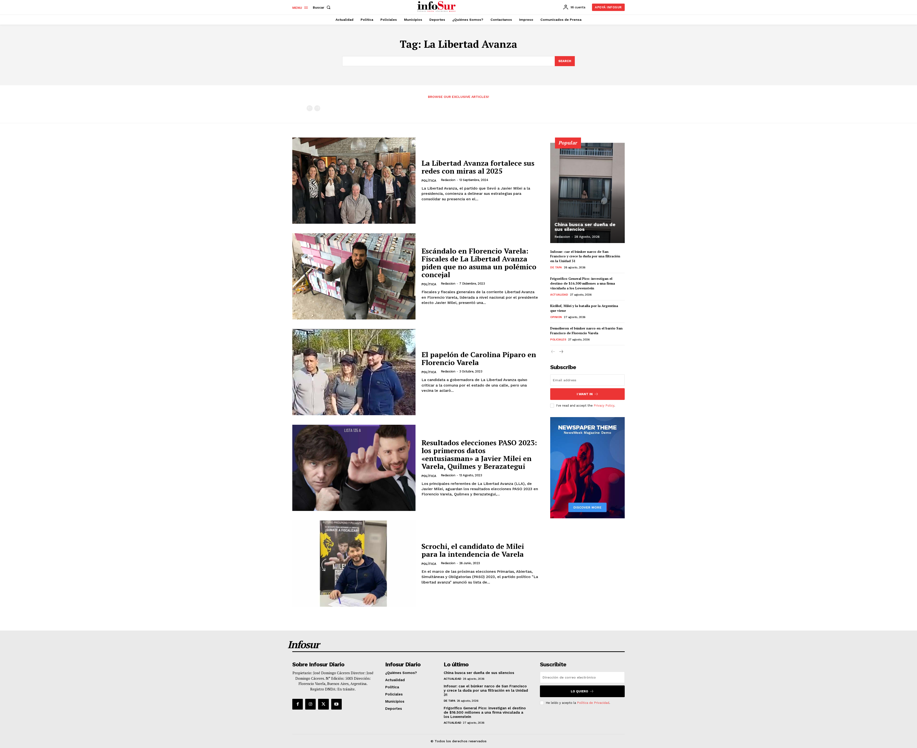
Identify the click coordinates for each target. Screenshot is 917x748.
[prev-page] (310, 108)
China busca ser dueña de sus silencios (584, 227)
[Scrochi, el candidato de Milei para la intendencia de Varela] (354, 563)
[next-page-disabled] (317, 108)
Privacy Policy (604, 405)
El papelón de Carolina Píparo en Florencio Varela (478, 358)
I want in (585, 394)
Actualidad (559, 294)
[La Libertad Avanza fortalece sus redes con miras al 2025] (354, 181)
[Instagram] (310, 704)
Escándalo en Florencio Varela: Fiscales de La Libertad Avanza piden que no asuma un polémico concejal (478, 262)
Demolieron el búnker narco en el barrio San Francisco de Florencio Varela (586, 330)
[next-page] (561, 352)
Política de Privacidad (593, 703)
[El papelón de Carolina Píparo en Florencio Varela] (354, 372)
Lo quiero (579, 691)
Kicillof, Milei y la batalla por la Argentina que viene (584, 308)
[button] (322, 7)
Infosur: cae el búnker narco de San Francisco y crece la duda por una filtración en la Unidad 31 (585, 256)
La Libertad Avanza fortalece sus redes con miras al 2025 (477, 167)
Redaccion (448, 180)
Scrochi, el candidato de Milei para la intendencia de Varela (472, 550)
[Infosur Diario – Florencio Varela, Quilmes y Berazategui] (437, 6)
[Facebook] (297, 704)
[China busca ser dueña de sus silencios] (587, 193)
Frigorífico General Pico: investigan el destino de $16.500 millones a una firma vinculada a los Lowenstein (582, 283)
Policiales (558, 339)
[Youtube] (336, 704)
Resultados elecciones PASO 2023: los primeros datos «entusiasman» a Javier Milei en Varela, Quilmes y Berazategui (479, 454)
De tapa (556, 267)
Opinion (556, 317)
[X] (323, 704)
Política (428, 180)
